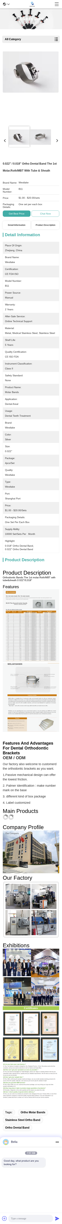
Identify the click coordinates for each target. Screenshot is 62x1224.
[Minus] (57, 1142)
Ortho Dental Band (17, 1127)
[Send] (57, 1218)
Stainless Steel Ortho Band (22, 1119)
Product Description (45, 225)
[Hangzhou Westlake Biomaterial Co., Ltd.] (32, 4)
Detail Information (16, 225)
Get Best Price (16, 213)
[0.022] (31, 87)
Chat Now (45, 213)
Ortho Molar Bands (33, 1112)
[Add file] (4, 1218)
